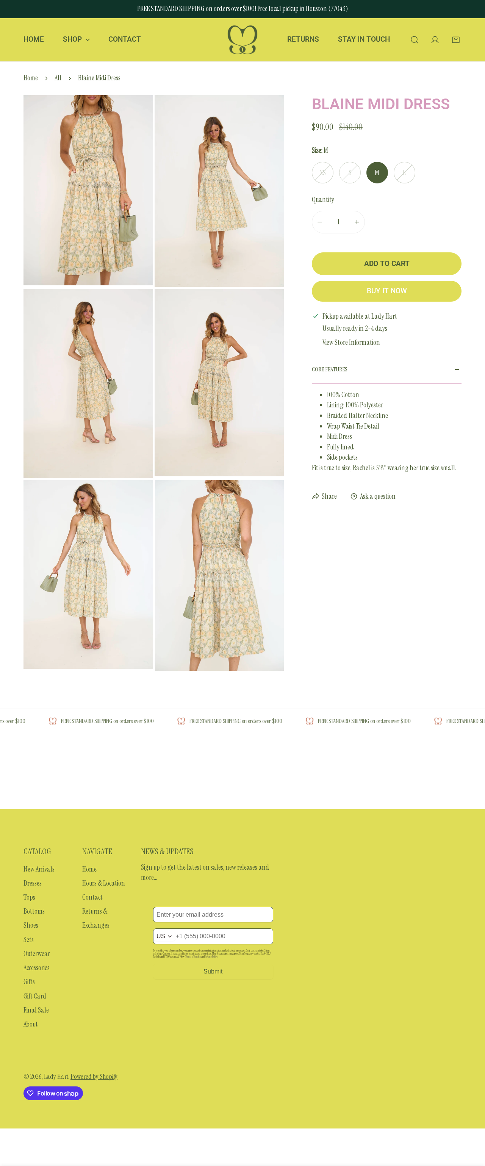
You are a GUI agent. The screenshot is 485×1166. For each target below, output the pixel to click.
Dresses (32, 883)
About (30, 1024)
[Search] (414, 39)
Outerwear (36, 953)
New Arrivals (39, 869)
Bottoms (34, 911)
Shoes (30, 925)
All (58, 78)
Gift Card (35, 996)
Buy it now (387, 291)
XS (322, 172)
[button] (455, 39)
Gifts (29, 981)
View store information (351, 343)
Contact (92, 897)
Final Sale (36, 1010)
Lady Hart (56, 1076)
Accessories (36, 967)
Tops (29, 897)
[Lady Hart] (242, 40)
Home (30, 78)
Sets (28, 939)
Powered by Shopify (93, 1076)
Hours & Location (103, 883)
